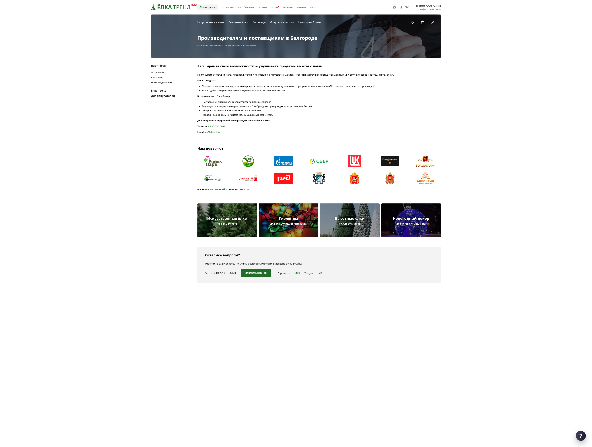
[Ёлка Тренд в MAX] (394, 7)
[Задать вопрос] (581, 436)
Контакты (301, 7)
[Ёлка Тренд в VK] (407, 7)
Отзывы (275, 7)
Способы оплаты (246, 7)
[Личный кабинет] (433, 22)
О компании (228, 7)
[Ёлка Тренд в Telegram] (401, 7)
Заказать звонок (256, 272)
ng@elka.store (212, 131)
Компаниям (157, 77)
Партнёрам (287, 7)
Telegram (309, 273)
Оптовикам (157, 72)
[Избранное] (412, 22)
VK (320, 273)
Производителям (161, 82)
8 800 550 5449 (216, 126)
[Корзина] (423, 22)
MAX (297, 273)
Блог (312, 7)
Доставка (262, 7)
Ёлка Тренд (158, 90)
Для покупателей (163, 96)
